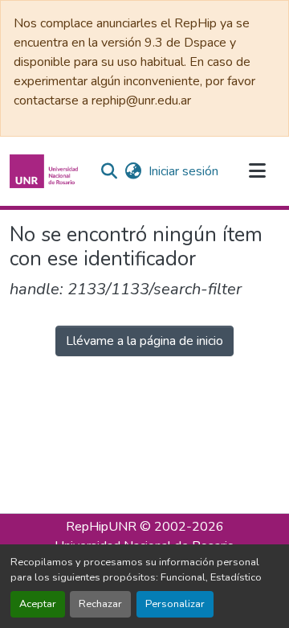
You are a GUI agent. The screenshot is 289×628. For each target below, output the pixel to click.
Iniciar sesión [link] (183, 171)
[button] (46, 171)
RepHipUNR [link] (101, 527)
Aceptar (37, 604)
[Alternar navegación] (256, 171)
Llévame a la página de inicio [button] (144, 341)
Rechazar (100, 604)
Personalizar (175, 604)
